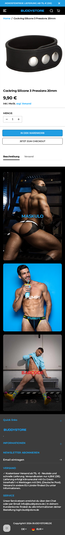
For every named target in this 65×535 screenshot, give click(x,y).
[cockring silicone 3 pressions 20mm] (33, 53)
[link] (32, 430)
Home (6, 18)
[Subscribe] (60, 460)
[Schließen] (59, 3)
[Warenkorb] (58, 10)
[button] (5, 10)
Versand (29, 156)
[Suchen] (51, 10)
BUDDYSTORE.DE (42, 523)
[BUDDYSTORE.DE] (32, 11)
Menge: (8, 113)
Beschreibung (11, 156)
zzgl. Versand (23, 103)
